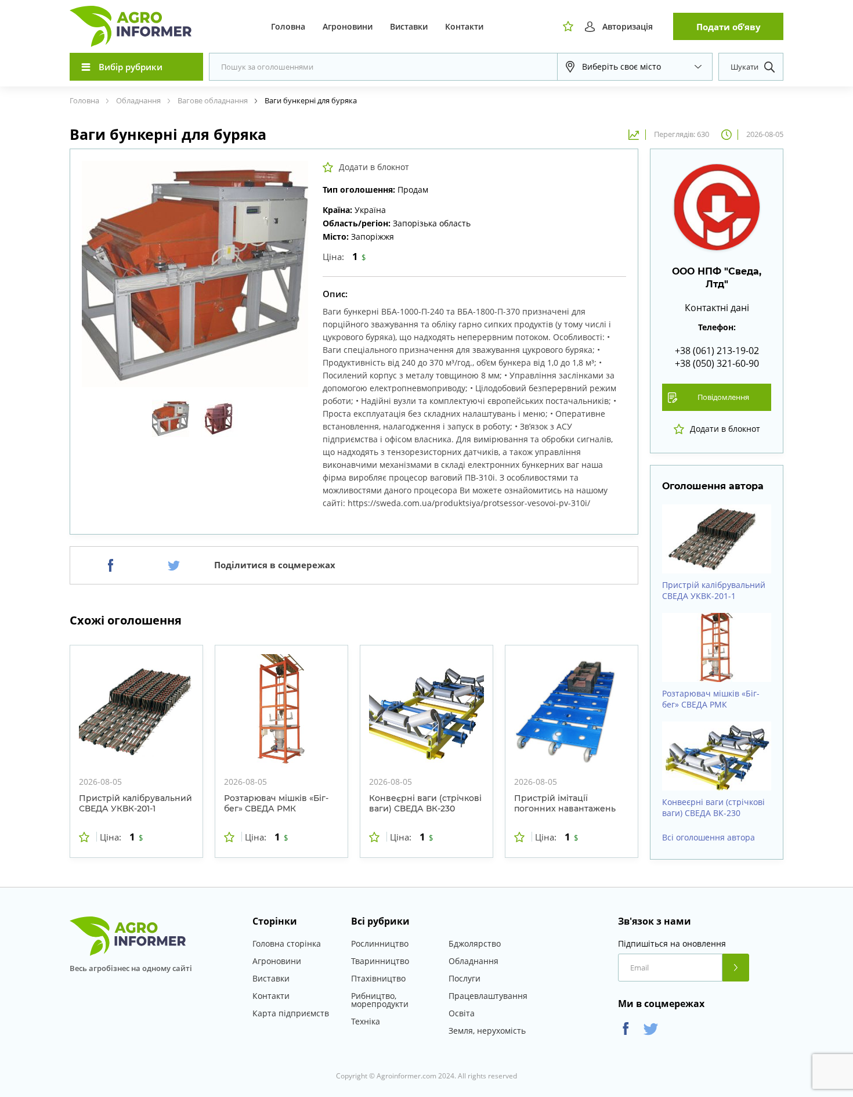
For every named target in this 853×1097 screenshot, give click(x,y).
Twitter (651, 1028)
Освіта (462, 1013)
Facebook (626, 1028)
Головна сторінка (286, 943)
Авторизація (627, 26)
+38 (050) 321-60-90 (717, 363)
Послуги (464, 978)
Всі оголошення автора (708, 837)
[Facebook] (110, 565)
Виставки (409, 26)
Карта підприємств (290, 1013)
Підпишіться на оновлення (672, 944)
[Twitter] (173, 565)
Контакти (464, 26)
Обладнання (473, 960)
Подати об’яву (728, 27)
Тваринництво (380, 960)
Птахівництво (378, 978)
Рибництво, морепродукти (380, 999)
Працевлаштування (488, 995)
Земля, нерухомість (487, 1030)
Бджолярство (475, 943)
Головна (288, 26)
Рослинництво (380, 943)
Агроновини (348, 26)
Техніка (365, 1021)
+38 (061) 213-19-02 (717, 350)
